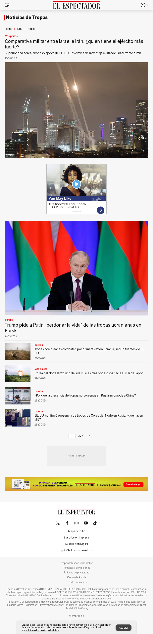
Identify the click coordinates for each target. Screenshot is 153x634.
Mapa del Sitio (76, 531)
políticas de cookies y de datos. (42, 630)
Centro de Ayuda (76, 577)
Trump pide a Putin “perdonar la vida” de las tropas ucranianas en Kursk (73, 328)
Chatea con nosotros (79, 550)
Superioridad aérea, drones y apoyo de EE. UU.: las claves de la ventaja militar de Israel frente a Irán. (73, 53)
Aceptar (123, 627)
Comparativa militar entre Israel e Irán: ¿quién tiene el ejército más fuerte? (74, 44)
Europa (9, 319)
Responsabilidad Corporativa (76, 563)
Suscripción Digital (76, 544)
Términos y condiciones (76, 567)
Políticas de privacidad (76, 572)
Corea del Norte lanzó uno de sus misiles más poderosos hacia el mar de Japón (88, 373)
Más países (11, 36)
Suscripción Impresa (76, 537)
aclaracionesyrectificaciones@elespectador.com (86, 598)
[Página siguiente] (89, 438)
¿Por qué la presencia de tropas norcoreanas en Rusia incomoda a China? (85, 396)
